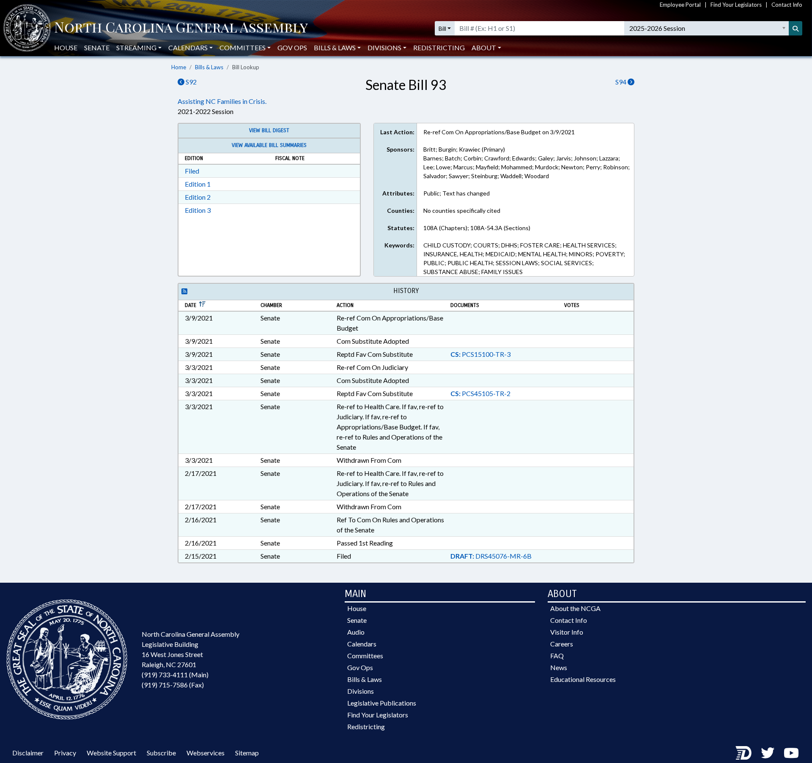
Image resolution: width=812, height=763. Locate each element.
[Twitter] (767, 752)
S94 (621, 82)
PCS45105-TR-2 (480, 393)
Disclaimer (28, 753)
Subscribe (161, 753)
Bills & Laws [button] (335, 47)
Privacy (65, 753)
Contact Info (786, 4)
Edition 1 (198, 184)
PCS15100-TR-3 (480, 354)
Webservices (206, 753)
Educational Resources (583, 679)
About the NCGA (575, 608)
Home (178, 67)
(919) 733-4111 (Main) (175, 675)
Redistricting (439, 47)
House (65, 47)
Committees (365, 656)
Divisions (360, 691)
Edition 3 (198, 210)
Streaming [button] (136, 47)
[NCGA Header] (181, 28)
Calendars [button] (188, 47)
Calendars (361, 644)
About (484, 47)
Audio (356, 632)
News (558, 667)
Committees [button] (242, 47)
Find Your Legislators (736, 4)
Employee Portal (680, 4)
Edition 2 (198, 197)
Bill (442, 28)
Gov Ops (292, 47)
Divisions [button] (384, 47)
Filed (192, 171)
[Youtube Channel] (791, 752)
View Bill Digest (269, 130)
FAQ (557, 656)
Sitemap (247, 753)
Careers (561, 644)
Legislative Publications (381, 703)
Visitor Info (566, 632)
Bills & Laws (209, 67)
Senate (97, 47)
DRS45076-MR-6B (491, 556)
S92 (190, 82)
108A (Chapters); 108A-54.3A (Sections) (476, 227)
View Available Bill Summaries (269, 145)
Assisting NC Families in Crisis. (222, 101)
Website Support (111, 753)
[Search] (795, 28)
